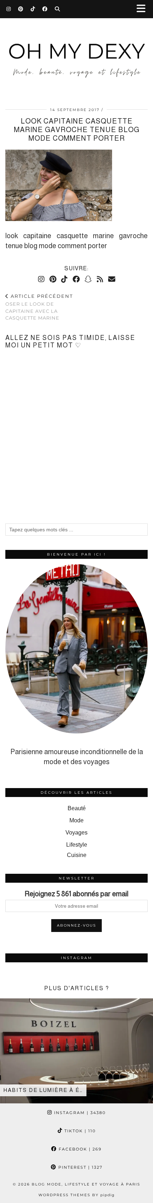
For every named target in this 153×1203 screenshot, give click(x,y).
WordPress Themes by (76, 1195)
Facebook (79, 1149)
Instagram (79, 1112)
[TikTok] (33, 9)
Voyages (76, 832)
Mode (76, 820)
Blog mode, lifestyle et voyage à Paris (86, 1184)
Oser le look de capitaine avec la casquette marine (39, 307)
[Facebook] (45, 9)
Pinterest (79, 1167)
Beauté (77, 808)
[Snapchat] (88, 279)
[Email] (111, 279)
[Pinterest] (20, 9)
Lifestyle (76, 845)
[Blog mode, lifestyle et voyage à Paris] (76, 49)
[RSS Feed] (100, 279)
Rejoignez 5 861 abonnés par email (76, 894)
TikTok (79, 1130)
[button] (143, 9)
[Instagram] (8, 9)
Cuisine (76, 855)
